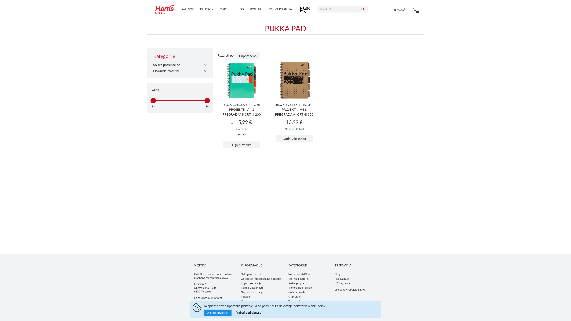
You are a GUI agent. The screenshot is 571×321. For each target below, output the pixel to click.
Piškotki (245, 296)
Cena (155, 89)
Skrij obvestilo (218, 312)
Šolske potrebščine (299, 274)
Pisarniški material (298, 278)
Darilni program (297, 283)
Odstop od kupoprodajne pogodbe (261, 278)
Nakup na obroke (251, 274)
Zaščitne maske (297, 292)
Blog (240, 9)
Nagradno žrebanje (252, 292)
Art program (295, 296)
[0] (414, 9)
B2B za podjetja (280, 9)
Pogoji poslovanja (251, 283)
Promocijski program (300, 287)
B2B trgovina (342, 283)
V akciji (225, 9)
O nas (244, 301)
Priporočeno (248, 55)
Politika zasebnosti (252, 287)
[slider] (153, 100)
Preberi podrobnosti (249, 312)
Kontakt (256, 9)
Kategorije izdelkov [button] (196, 9)
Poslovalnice (342, 278)
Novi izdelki (294, 301)
